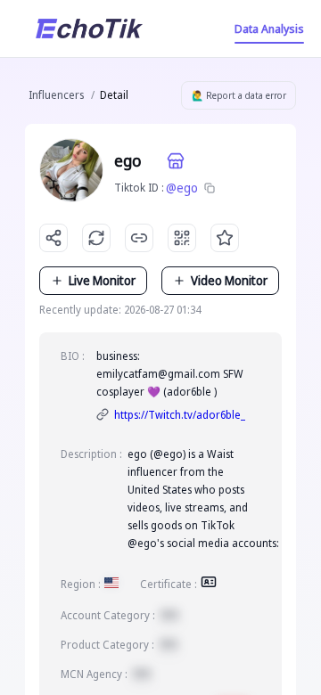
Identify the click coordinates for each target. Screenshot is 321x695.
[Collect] (224, 238)
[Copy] (210, 188)
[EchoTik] (89, 28)
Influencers (56, 94)
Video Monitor (229, 280)
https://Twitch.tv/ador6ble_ (179, 414)
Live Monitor (102, 280)
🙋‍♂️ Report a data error (239, 95)
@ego (182, 187)
